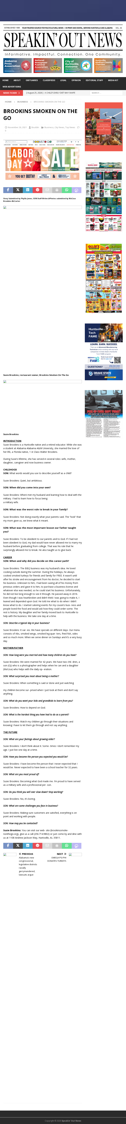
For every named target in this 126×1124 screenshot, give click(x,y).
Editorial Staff (94, 80)
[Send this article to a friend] (47, 190)
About (17, 80)
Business (49, 127)
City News (59, 127)
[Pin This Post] (37, 190)
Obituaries (32, 80)
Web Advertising (12, 86)
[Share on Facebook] (8, 190)
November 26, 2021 (17, 127)
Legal (63, 80)
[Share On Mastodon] (77, 190)
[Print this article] (57, 190)
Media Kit (113, 80)
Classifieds (49, 80)
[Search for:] (106, 92)
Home (5, 80)
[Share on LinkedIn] (28, 190)
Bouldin (35, 127)
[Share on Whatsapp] (67, 190)
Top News (70, 127)
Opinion (76, 80)
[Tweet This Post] (18, 190)
